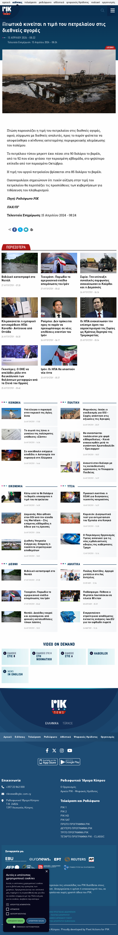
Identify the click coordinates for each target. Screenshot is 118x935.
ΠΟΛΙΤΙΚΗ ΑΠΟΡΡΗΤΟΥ (60, 915)
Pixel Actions (93, 929)
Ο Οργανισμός (68, 787)
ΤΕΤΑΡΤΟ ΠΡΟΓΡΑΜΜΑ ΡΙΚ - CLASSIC (82, 837)
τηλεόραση (30, 2)
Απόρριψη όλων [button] (36, 921)
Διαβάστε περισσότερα (29, 899)
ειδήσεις (17, 2)
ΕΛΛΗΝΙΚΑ (52, 723)
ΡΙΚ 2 (64, 812)
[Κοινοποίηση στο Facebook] (14, 229)
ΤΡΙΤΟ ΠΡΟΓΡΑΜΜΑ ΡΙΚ (74, 832)
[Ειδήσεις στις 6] (72, 656)
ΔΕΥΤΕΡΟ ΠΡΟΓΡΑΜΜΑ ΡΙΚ (76, 828)
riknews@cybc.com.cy (18, 794)
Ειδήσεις (20, 737)
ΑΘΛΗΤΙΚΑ (73, 564)
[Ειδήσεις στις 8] (15, 656)
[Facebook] (48, 751)
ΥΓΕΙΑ (71, 486)
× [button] (46, 871)
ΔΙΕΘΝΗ (110, 47)
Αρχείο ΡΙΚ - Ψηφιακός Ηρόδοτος (79, 791)
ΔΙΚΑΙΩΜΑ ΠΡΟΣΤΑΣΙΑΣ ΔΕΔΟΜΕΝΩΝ (60, 912)
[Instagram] (62, 751)
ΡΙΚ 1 (64, 807)
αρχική (6, 2)
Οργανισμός (107, 737)
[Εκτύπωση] (31, 229)
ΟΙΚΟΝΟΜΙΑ (15, 486)
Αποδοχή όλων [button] (15, 921)
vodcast (95, 2)
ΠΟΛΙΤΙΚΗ (73, 402)
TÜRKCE (68, 723)
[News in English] (15, 674)
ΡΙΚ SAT (65, 820)
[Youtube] (69, 751)
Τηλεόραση (34, 737)
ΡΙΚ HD (65, 816)
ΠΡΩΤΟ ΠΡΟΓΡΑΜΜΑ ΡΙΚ (75, 824)
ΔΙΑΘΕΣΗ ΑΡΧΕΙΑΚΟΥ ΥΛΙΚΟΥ (60, 918)
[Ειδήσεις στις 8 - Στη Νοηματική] (43, 656)
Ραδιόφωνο (50, 737)
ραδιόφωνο (45, 2)
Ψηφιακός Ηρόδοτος (86, 737)
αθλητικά (59, 2)
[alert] (26, 900)
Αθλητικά (65, 737)
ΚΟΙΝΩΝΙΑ (14, 402)
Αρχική (8, 737)
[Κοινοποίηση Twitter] (20, 229)
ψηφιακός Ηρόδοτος (77, 2)
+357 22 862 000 (15, 787)
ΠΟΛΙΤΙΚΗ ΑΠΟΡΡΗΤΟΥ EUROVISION (60, 921)
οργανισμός (108, 2)
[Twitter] (54, 751)
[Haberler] (101, 656)
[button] (7, 905)
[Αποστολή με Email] (26, 229)
